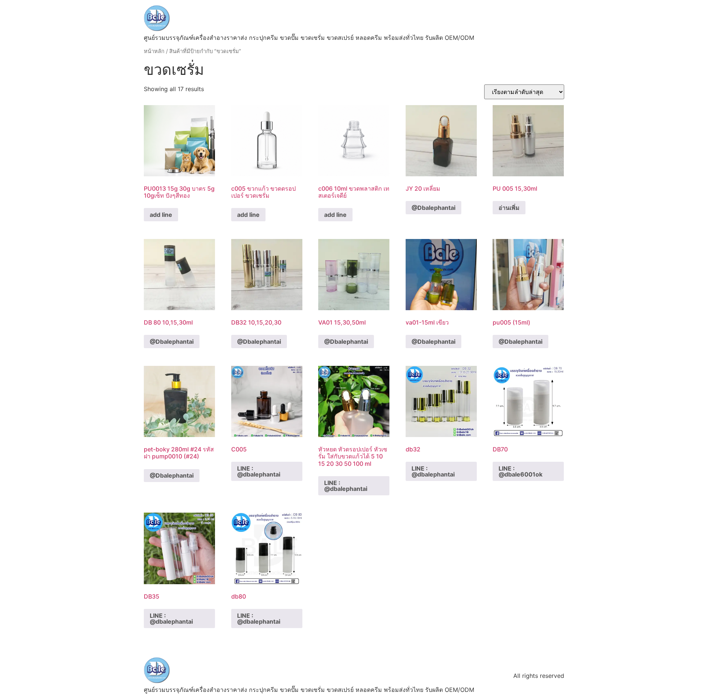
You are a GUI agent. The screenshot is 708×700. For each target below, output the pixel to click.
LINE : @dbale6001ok (520, 471)
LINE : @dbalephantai (258, 471)
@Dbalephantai (433, 207)
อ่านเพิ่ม (509, 207)
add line (161, 214)
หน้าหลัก (154, 51)
